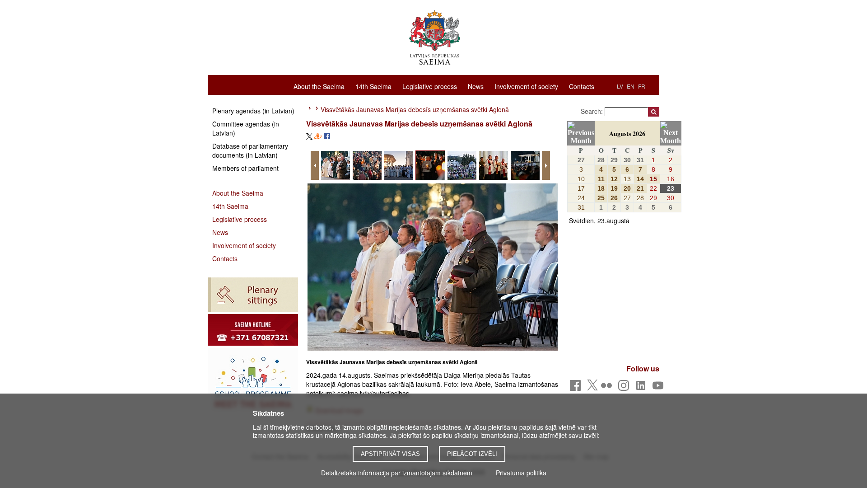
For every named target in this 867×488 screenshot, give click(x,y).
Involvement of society (526, 86)
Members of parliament (245, 168)
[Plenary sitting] (253, 294)
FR (641, 86)
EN (630, 86)
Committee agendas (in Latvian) (245, 128)
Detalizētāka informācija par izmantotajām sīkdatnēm (396, 472)
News (476, 86)
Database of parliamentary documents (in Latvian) (250, 150)
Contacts (581, 86)
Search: (593, 111)
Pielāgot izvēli (472, 453)
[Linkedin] (642, 388)
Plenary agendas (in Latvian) (253, 110)
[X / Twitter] (592, 388)
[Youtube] (660, 388)
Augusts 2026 (627, 133)
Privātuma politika (521, 472)
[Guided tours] (253, 330)
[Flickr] (608, 388)
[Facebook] (577, 388)
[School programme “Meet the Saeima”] (253, 382)
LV (620, 86)
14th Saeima (373, 86)
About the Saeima (319, 86)
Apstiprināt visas (390, 453)
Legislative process (429, 86)
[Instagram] (625, 388)
